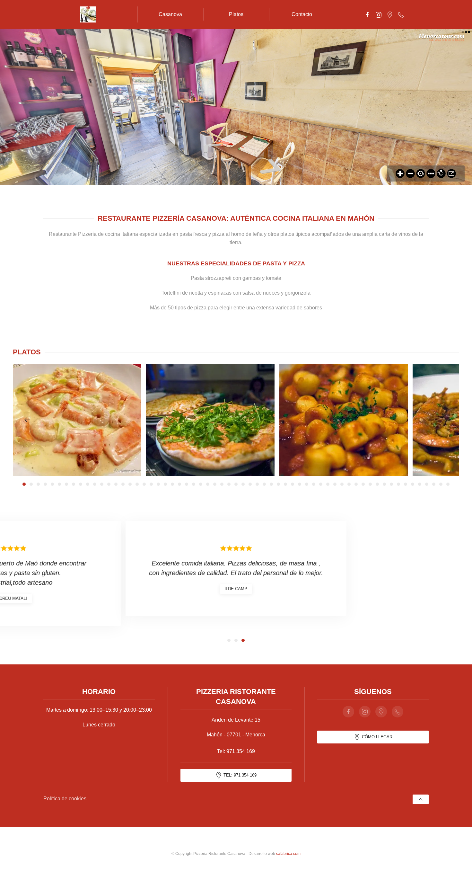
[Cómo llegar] (390, 14)
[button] (27, 419)
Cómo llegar (377, 736)
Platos (236, 14)
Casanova (170, 14)
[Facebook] (367, 14)
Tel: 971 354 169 (240, 775)
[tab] (24, 484)
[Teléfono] (401, 14)
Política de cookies (64, 798)
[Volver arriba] (421, 799)
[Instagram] (378, 14)
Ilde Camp (236, 588)
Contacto (302, 14)
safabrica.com (288, 853)
